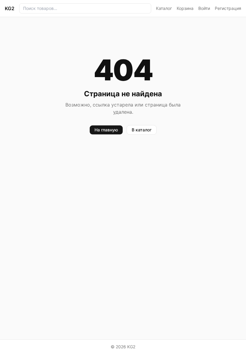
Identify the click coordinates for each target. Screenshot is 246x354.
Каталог (164, 8)
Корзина (185, 8)
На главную (106, 129)
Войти (204, 8)
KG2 (9, 8)
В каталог (142, 129)
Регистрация (228, 8)
